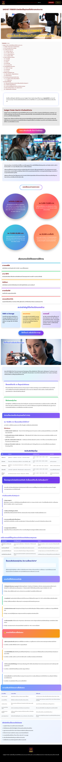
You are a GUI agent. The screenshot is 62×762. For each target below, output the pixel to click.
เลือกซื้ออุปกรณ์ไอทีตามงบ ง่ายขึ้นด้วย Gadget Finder (27, 2)
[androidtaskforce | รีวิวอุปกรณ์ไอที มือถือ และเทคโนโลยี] (8, 2)
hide (8, 43)
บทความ (39, 2)
